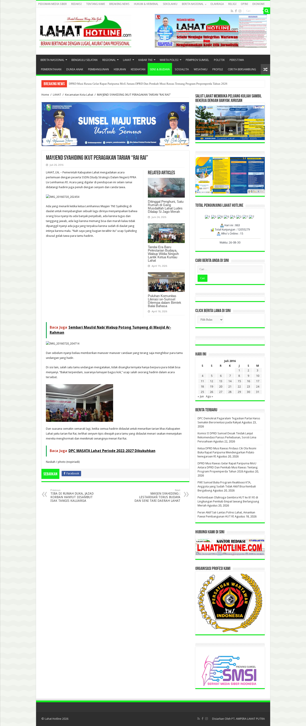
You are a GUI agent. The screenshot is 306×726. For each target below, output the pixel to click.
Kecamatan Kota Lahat (79, 94)
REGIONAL (109, 60)
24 (257, 386)
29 (239, 392)
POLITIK (219, 60)
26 (211, 392)
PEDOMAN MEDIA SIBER (52, 4)
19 (211, 386)
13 (220, 381)
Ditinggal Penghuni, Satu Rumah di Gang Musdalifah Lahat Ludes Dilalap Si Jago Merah (165, 206)
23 (248, 386)
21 (229, 386)
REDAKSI (76, 4)
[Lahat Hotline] (85, 30)
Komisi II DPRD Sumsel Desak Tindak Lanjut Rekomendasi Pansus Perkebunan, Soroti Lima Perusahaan (227, 437)
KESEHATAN (138, 69)
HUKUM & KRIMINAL (146, 4)
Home (45, 94)
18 (202, 386)
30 (248, 392)
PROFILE (217, 69)
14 (229, 381)
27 (220, 392)
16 (248, 381)
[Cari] (266, 10)
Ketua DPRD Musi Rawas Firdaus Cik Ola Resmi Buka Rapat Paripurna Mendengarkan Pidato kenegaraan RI (227, 452)
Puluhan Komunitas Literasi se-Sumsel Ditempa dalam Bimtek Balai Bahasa (164, 301)
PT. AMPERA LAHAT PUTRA (248, 718)
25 (202, 392)
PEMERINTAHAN (51, 69)
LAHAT (127, 60)
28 (229, 392)
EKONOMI (258, 4)
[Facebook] (236, 11)
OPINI (244, 4)
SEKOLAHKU (170, 4)
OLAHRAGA (217, 4)
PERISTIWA (237, 60)
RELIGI (232, 4)
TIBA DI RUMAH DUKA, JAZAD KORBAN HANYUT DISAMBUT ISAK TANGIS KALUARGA (72, 495)
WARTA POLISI (169, 60)
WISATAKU (200, 69)
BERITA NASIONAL (193, 4)
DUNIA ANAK (74, 69)
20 (220, 386)
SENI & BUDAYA (160, 69)
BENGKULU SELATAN (84, 60)
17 (257, 381)
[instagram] (240, 11)
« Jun (201, 396)
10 (257, 375)
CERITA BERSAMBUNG (242, 69)
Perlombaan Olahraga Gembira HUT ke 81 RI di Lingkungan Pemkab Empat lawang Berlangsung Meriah (228, 501)
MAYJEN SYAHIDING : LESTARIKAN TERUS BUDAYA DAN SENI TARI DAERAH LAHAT (157, 495)
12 (211, 381)
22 (239, 386)
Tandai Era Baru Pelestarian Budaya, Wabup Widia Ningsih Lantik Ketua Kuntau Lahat (163, 253)
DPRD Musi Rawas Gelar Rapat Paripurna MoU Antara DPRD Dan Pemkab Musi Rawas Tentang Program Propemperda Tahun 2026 (148, 83)
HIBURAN (120, 69)
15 (239, 381)
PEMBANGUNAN (98, 69)
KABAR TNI (145, 60)
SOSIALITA (182, 69)
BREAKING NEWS (119, 4)
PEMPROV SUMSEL (197, 60)
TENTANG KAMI (95, 4)
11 (202, 381)
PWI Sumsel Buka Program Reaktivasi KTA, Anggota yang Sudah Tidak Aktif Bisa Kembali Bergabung (227, 486)
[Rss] (232, 11)
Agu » (209, 396)
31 (257, 392)
